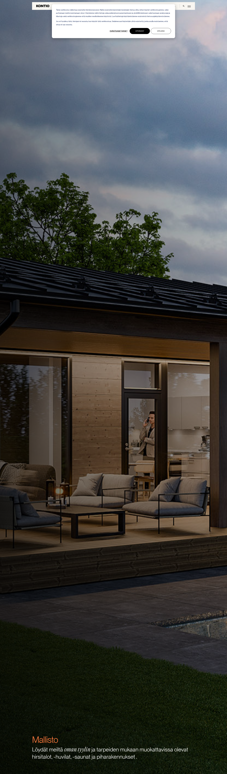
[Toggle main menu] (189, 6)
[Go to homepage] (42, 6)
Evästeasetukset (119, 31)
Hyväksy (140, 31)
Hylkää (161, 31)
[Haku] (183, 6)
